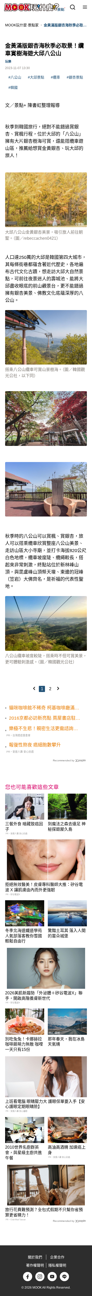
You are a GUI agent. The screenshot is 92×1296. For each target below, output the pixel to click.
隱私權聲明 (57, 1265)
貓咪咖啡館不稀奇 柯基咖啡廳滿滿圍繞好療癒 (44, 708)
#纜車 (55, 77)
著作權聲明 (35, 1265)
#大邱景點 (36, 77)
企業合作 (57, 1257)
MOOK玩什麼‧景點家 (22, 25)
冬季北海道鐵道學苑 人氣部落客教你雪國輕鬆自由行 (23, 935)
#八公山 (14, 77)
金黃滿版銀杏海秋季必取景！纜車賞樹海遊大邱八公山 (65, 25)
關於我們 (35, 1257)
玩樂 (8, 61)
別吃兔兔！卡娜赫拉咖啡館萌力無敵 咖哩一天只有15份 (24, 1044)
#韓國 (13, 87)
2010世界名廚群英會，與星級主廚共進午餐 (23, 1152)
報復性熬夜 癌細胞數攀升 (35, 745)
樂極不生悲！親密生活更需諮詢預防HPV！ (43, 729)
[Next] (58, 688)
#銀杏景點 (75, 77)
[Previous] (34, 688)
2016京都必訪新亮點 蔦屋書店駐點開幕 (44, 718)
